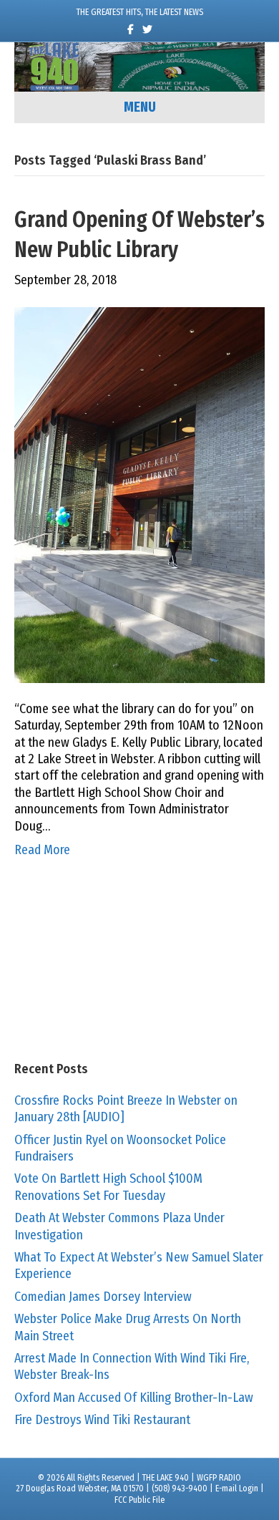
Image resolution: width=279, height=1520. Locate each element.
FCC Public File (139, 1500)
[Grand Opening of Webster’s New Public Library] (139, 494)
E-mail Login (236, 1488)
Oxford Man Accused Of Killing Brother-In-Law (133, 1397)
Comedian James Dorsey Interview (103, 1296)
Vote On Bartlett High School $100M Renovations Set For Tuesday (108, 1187)
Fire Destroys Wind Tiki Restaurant (102, 1420)
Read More (42, 850)
